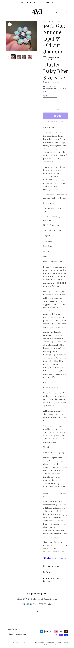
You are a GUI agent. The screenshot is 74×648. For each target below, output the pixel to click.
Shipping (46, 82)
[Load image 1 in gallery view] (13, 57)
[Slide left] (8, 57)
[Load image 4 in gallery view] (30, 57)
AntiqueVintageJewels (26, 642)
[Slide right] (35, 57)
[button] (5, 12)
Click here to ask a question (54, 558)
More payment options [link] (55, 122)
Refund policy (39, 642)
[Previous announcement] (4, 2)
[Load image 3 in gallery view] (24, 57)
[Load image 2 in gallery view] (19, 57)
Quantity (46, 95)
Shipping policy (47, 645)
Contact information (61, 645)
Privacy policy (51, 642)
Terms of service (63, 642)
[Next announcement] (70, 2)
